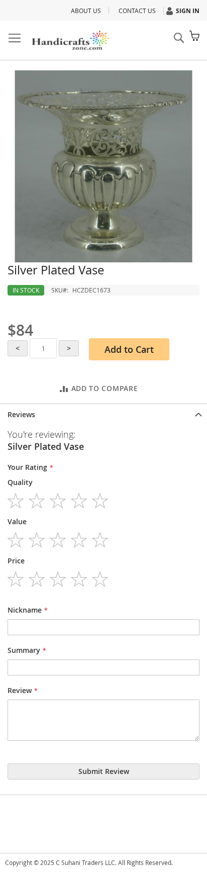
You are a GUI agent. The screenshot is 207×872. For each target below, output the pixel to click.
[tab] (103, 414)
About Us (86, 11)
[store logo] (70, 40)
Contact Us (137, 11)
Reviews (21, 414)
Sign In (187, 11)
